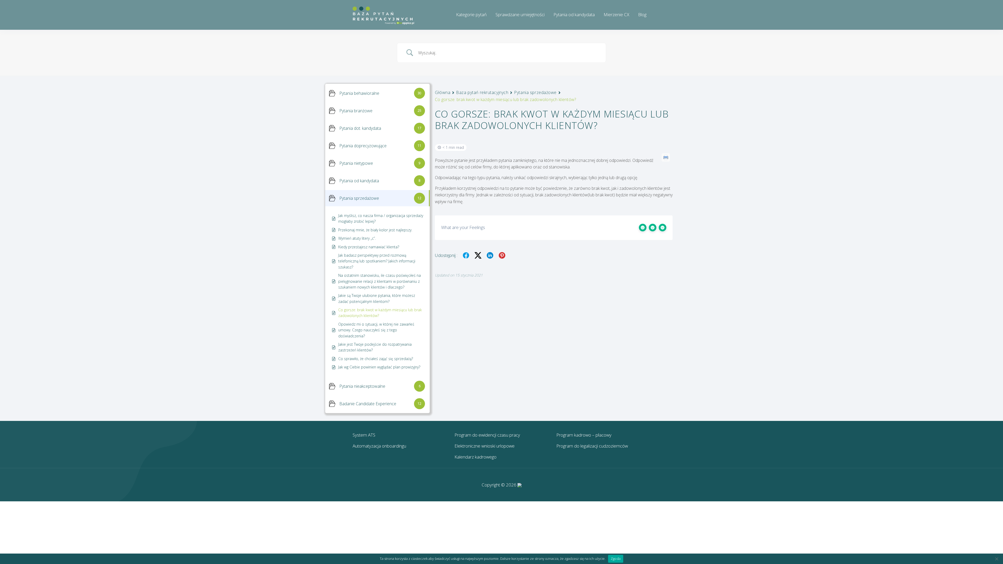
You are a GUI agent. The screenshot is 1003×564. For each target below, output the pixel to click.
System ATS (364, 435)
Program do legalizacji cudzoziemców (592, 446)
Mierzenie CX (616, 14)
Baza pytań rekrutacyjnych (482, 92)
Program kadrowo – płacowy (583, 435)
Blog (642, 14)
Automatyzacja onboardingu (379, 446)
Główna (442, 92)
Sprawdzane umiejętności (520, 14)
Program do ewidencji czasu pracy (487, 435)
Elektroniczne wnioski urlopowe (484, 446)
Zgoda (616, 558)
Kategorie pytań (471, 14)
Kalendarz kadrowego (475, 457)
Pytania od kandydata (574, 14)
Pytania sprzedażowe (535, 92)
